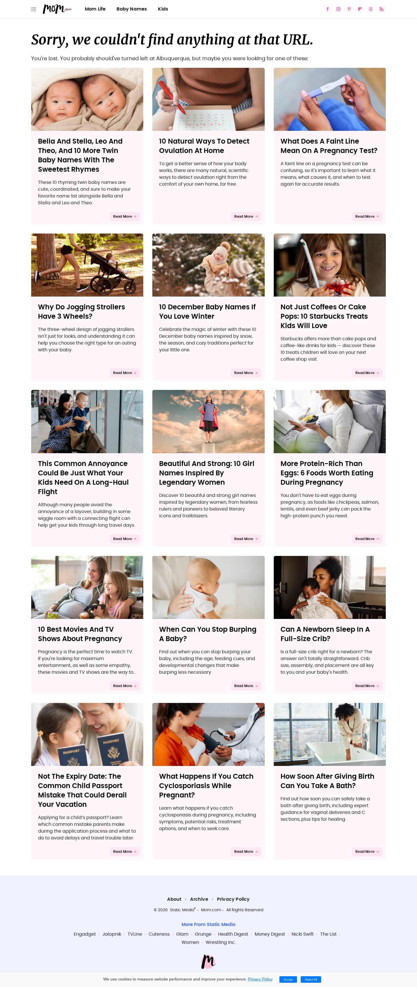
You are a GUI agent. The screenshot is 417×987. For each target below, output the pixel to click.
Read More (122, 216)
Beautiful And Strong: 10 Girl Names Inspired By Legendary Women (206, 473)
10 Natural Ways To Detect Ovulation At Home (204, 146)
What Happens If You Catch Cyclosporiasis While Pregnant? (206, 786)
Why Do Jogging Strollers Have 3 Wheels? (81, 312)
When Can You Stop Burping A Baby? (207, 634)
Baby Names (132, 9)
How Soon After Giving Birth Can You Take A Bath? (327, 781)
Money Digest (270, 934)
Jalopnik (111, 934)
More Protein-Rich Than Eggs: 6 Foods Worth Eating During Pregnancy (327, 473)
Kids (163, 9)
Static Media (182, 910)
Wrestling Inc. (221, 942)
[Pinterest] (349, 9)
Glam (182, 934)
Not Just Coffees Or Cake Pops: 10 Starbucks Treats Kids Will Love (324, 316)
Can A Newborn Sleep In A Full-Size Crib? (325, 634)
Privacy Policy (233, 899)
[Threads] (371, 9)
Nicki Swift (303, 934)
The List (328, 934)
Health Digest (233, 934)
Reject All (311, 979)
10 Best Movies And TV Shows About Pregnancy (80, 634)
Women (190, 942)
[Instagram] (338, 9)
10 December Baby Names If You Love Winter (207, 312)
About (174, 899)
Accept (288, 979)
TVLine (135, 934)
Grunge (203, 934)
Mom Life (95, 9)
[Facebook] (327, 9)
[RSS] (381, 9)
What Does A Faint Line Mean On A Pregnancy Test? (329, 146)
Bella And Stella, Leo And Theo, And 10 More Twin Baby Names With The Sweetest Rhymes (80, 155)
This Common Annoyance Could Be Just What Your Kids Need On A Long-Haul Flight (83, 478)
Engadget (85, 934)
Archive (199, 899)
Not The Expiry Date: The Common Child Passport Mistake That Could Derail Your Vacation (82, 790)
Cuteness (159, 934)
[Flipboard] (360, 9)
